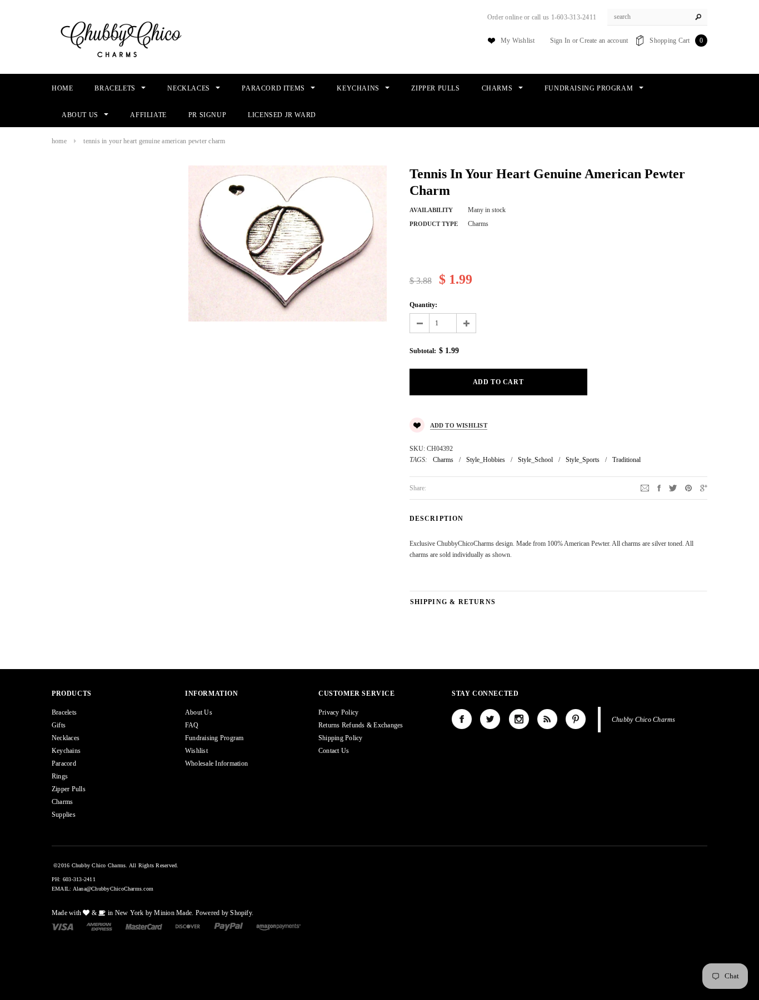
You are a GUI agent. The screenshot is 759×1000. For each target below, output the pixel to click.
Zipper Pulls (69, 789)
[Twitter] (673, 487)
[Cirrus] (278, 926)
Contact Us (333, 751)
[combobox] (657, 17)
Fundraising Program (214, 738)
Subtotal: (423, 351)
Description (437, 518)
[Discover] (188, 926)
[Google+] (703, 487)
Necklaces (65, 738)
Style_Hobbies (485, 460)
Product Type (434, 223)
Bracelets (64, 712)
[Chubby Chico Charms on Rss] (547, 719)
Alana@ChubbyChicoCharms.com (113, 889)
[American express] (99, 926)
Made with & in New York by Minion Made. (122, 913)
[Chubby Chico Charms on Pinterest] (576, 719)
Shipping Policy (340, 738)
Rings (60, 776)
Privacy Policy (338, 712)
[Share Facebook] (659, 487)
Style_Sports (583, 460)
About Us (198, 712)
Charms (443, 460)
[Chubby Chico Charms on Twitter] (490, 719)
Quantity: (423, 305)
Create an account (604, 40)
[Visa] (62, 926)
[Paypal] (228, 926)
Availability (431, 210)
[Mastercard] (144, 926)
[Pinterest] (688, 487)
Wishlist (196, 751)
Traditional (626, 460)
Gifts (59, 725)
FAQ (192, 725)
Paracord (64, 763)
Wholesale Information (216, 763)
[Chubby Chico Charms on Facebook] (462, 719)
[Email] (645, 487)
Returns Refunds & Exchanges (360, 725)
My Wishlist (518, 40)
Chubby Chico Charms (644, 719)
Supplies (64, 814)
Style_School (535, 460)
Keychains (66, 751)
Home (59, 141)
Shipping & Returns (453, 602)
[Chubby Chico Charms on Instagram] (519, 719)
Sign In (560, 40)
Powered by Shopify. (225, 913)
